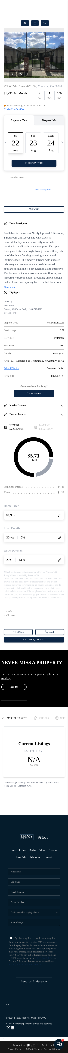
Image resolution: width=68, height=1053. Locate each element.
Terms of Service (33, 964)
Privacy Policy (16, 964)
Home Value (21, 857)
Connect (48, 857)
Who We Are (36, 857)
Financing (53, 850)
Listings (22, 850)
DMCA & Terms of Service (38, 1049)
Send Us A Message (34, 981)
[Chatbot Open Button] (59, 1044)
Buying (32, 850)
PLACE (42, 1018)
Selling (42, 850)
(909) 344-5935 (43, 958)
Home (13, 850)
